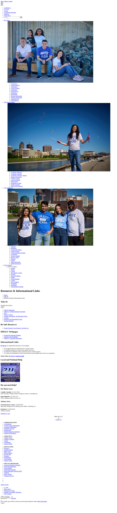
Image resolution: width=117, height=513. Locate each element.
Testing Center (8, 460)
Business (6, 14)
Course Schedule (15, 180)
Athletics (13, 246)
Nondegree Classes (16, 183)
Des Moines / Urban (16, 273)
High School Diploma (10, 466)
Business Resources (16, 177)
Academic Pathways (16, 172)
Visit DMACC (15, 100)
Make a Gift (7, 451)
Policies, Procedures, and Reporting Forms (15, 316)
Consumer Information (10, 427)
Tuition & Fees (15, 99)
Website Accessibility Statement (12, 492)
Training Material (8, 321)
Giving (6, 11)
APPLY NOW (5, 484)
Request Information (16, 96)
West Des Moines (15, 276)
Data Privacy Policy (9, 490)
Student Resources (16, 263)
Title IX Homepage (9, 310)
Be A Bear (7, 20)
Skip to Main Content (6, 1)
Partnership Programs (10, 469)
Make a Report (8, 453)
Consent (6, 318)
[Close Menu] (2, 5)
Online (13, 277)
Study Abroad (8, 474)
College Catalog (15, 178)
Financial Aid (14, 91)
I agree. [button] (3, 503)
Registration (14, 94)
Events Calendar (15, 256)
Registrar (6, 456)
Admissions (14, 87)
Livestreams (7, 442)
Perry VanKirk (15, 282)
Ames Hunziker (15, 279)
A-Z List (6, 9)
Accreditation (7, 424)
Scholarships (7, 457)
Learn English (8, 468)
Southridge (14, 283)
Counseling (14, 254)
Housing (13, 259)
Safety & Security (16, 262)
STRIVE (6, 473)
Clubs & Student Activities (18, 253)
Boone (13, 270)
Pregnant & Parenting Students (12, 335)
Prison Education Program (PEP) (13, 471)
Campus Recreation (16, 250)
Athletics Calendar (9, 439)
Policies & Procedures (10, 433)
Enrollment (14, 90)
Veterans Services (9, 476)
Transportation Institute (17, 286)
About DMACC (15, 85)
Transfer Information (16, 97)
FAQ (5, 313)
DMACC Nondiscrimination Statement (14, 311)
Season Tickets (8, 444)
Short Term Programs (17, 186)
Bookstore (14, 248)
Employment (7, 430)
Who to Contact (8, 314)
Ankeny (13, 268)
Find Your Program (9, 102)
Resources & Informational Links (13, 319)
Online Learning (15, 184)
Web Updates (7, 494)
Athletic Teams (8, 437)
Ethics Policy (7, 489)
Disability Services (9, 428)
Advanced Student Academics (12, 465)
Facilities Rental (8, 450)
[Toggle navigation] (2, 307)
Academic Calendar (16, 174)
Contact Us (14, 83)
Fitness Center (15, 257)
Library (13, 260)
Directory (6, 448)
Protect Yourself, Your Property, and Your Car (16, 328)
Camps (6, 441)
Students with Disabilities (11, 337)
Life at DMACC (8, 188)
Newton (13, 274)
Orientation (14, 93)
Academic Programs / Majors (19, 175)
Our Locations (8, 265)
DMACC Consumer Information (13, 338)
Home (5, 295)
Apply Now (7, 15)
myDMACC (7, 8)
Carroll (13, 271)
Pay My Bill (7, 454)
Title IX (6, 296)
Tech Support (7, 459)
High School (14, 181)
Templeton (14, 285)
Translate (13, 498)
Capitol (13, 280)
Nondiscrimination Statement (12, 431)
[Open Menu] (2, 3)
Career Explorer (15, 88)
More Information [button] (42, 501)
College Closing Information (12, 425)
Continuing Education (10, 12)
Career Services (15, 251)
